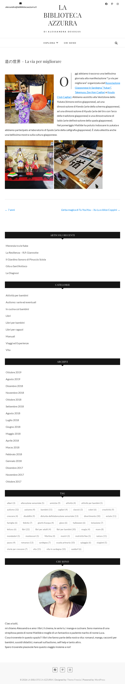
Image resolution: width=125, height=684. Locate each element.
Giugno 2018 (13, 426)
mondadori (13, 536)
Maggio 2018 (13, 433)
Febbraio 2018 (14, 454)
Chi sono (70, 43)
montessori (32, 536)
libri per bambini (66, 529)
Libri (8, 315)
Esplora (49, 43)
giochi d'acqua (46, 523)
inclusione (97, 523)
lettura (11, 529)
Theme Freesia (74, 679)
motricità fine (83, 536)
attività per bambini (92, 503)
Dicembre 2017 (14, 467)
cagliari (63, 509)
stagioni (102, 542)
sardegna (45, 542)
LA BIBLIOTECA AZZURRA (62, 15)
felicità (27, 523)
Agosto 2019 (13, 379)
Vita (8, 349)
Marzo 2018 (12, 447)
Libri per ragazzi (14, 329)
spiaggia (85, 542)
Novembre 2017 (15, 474)
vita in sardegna (56, 549)
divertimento (92, 516)
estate (111, 516)
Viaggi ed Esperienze (17, 343)
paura (11, 542)
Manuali (10, 336)
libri (26, 529)
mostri (65, 536)
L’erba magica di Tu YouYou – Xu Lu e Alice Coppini (90, 209)
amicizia (55, 503)
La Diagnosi (12, 272)
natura (101, 536)
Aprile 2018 (12, 440)
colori (92, 509)
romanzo (27, 542)
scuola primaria (65, 542)
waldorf (76, 549)
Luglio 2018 (12, 420)
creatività (108, 509)
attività (71, 503)
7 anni (10, 209)
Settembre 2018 (15, 406)
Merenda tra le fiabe (17, 245)
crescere (12, 516)
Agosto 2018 (13, 413)
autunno (29, 509)
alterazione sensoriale (32, 503)
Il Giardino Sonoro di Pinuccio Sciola (26, 259)
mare (100, 529)
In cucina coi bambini (17, 309)
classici (78, 509)
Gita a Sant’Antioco (16, 266)
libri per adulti (43, 529)
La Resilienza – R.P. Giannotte (22, 252)
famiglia (12, 523)
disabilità (29, 516)
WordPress (100, 679)
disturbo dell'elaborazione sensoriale (59, 516)
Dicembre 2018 (14, 385)
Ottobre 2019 (13, 372)
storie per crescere (17, 549)
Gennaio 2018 (14, 460)
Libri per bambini (15, 322)
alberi (11, 503)
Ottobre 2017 (13, 481)
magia (85, 529)
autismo (13, 509)
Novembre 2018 (15, 392)
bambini (46, 509)
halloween (79, 523)
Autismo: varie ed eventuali (21, 302)
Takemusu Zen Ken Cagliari (90, 92)
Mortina (50, 536)
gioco (63, 523)
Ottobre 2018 (13, 399)
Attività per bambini (17, 295)
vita (37, 549)
